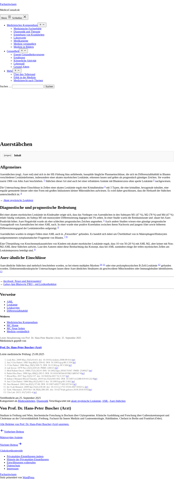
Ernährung (19, 57)
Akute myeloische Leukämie (18, 200)
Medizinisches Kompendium (22, 25)
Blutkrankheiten (26, 401)
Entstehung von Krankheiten (29, 34)
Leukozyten (13, 307)
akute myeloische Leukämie (86, 401)
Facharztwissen (8, 4)
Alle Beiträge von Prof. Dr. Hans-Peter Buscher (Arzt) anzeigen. (34, 424)
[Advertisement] (87, 113)
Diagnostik (42, 401)
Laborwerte (20, 37)
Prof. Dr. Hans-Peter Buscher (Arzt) (21, 347)
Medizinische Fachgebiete (27, 28)
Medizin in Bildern (24, 46)
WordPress (28, 477)
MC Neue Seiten (16, 328)
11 (104, 264)
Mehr (10, 70)
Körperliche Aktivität (25, 60)
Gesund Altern (21, 66)
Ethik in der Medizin (25, 77)
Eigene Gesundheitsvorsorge (29, 54)
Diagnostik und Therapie (27, 31)
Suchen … (5, 86)
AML (10, 301)
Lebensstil (19, 63)
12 (159, 264)
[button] (25, 456)
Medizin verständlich (25, 43)
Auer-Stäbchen (117, 401)
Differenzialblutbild (17, 310)
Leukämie (12, 304)
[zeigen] (7, 155)
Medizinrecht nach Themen (28, 80)
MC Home (12, 325)
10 (101, 264)
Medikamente (21, 40)
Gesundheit (13, 51)
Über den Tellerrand (24, 74)
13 (1, 271)
